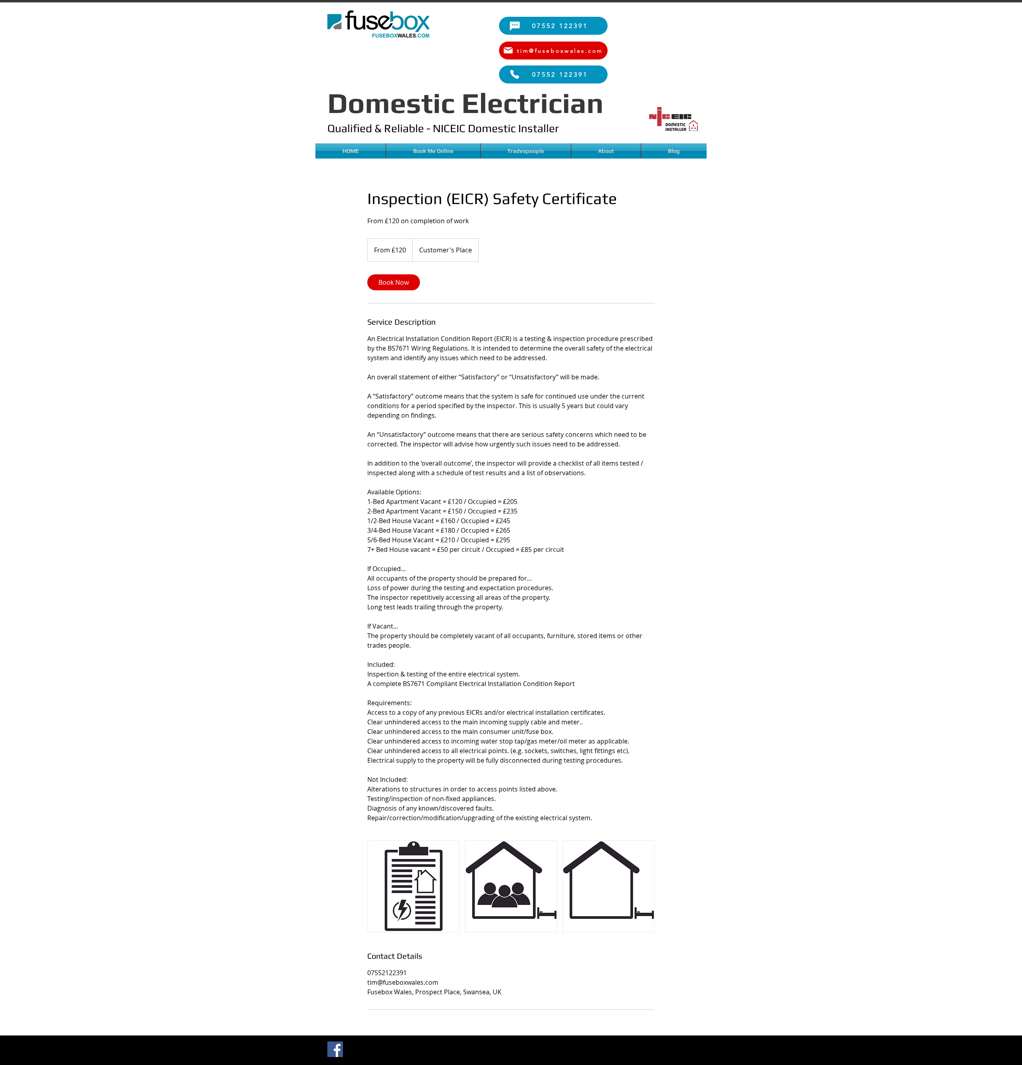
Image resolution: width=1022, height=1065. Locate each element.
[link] (393, 282)
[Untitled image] (413, 886)
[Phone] (514, 74)
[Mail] (508, 50)
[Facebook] (335, 1049)
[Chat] (514, 26)
